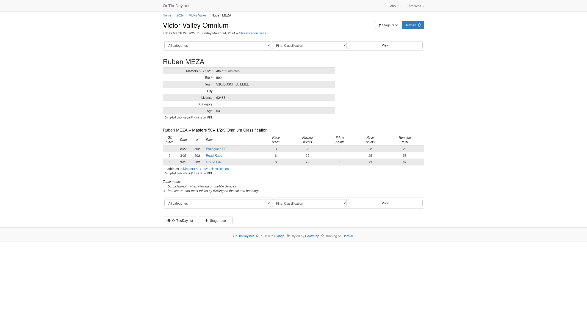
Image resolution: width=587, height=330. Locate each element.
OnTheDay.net (177, 5)
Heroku (348, 236)
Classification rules (252, 33)
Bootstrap (312, 236)
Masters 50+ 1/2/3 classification (206, 168)
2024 (180, 15)
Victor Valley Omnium (196, 25)
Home (167, 15)
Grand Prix (214, 162)
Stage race (217, 220)
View (385, 45)
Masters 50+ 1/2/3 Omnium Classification (230, 130)
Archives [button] (415, 5)
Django (279, 236)
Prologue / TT (216, 148)
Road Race (214, 155)
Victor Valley (198, 15)
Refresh (411, 25)
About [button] (394, 5)
